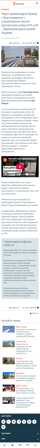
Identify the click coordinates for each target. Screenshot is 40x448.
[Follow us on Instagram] (24, 422)
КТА (20, 445)
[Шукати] (35, 445)
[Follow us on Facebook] (3, 422)
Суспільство (21, 342)
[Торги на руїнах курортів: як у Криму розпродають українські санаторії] (9, 375)
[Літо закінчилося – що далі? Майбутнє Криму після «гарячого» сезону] (9, 388)
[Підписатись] (3, 427)
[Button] (14, 43)
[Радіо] (4, 445)
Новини (5, 10)
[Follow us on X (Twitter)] (8, 422)
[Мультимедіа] (12, 445)
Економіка (20, 373)
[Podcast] (34, 422)
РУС (27, 445)
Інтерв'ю (19, 359)
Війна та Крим (21, 327)
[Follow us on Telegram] (19, 422)
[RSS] (29, 422)
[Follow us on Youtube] (14, 422)
